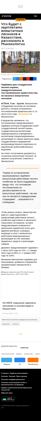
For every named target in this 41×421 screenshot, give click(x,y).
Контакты (4, 376)
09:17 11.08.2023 (7, 48)
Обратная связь (7, 393)
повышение (6, 324)
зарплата (16, 324)
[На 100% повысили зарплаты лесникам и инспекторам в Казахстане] (20, 285)
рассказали (23, 114)
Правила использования (19, 373)
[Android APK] (8, 399)
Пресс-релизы (21, 376)
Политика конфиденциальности (13, 379)
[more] (37, 206)
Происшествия (7, 354)
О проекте (5, 373)
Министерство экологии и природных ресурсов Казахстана (21, 320)
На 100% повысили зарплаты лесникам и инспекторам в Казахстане (19, 305)
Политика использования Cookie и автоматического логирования (14, 383)
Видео (19, 354)
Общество (28, 354)
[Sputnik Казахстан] (7, 17)
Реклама (12, 376)
